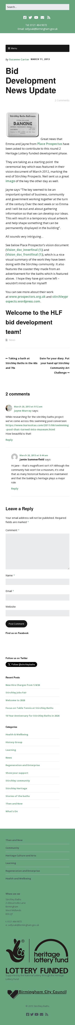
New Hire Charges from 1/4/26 (23, 685)
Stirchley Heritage (16, 788)
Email (10, 591)
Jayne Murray (23, 410)
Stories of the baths (18, 796)
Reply (9, 439)
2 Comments (62, 100)
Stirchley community (18, 780)
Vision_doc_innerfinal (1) (24, 250)
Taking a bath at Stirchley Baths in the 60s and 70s (22, 363)
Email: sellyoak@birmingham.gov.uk (38, 29)
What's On (12, 811)
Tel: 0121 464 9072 (36, 25)
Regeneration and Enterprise (23, 765)
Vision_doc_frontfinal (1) (24, 254)
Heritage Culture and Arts (21, 855)
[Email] (42, 17)
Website (11, 606)
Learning (11, 749)
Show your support (17, 772)
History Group (14, 742)
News (12, 340)
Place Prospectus (49, 144)
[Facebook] (25, 17)
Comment (12, 530)
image (10, 181)
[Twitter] (30, 17)
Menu (14, 48)
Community (12, 847)
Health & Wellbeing (17, 734)
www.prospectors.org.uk (27, 297)
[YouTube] (36, 17)
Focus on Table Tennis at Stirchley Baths (29, 708)
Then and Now (14, 803)
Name (10, 575)
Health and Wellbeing (18, 878)
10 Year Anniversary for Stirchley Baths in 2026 (32, 715)
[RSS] (49, 17)
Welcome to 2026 (15, 700)
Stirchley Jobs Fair (16, 692)
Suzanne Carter (19, 59)
